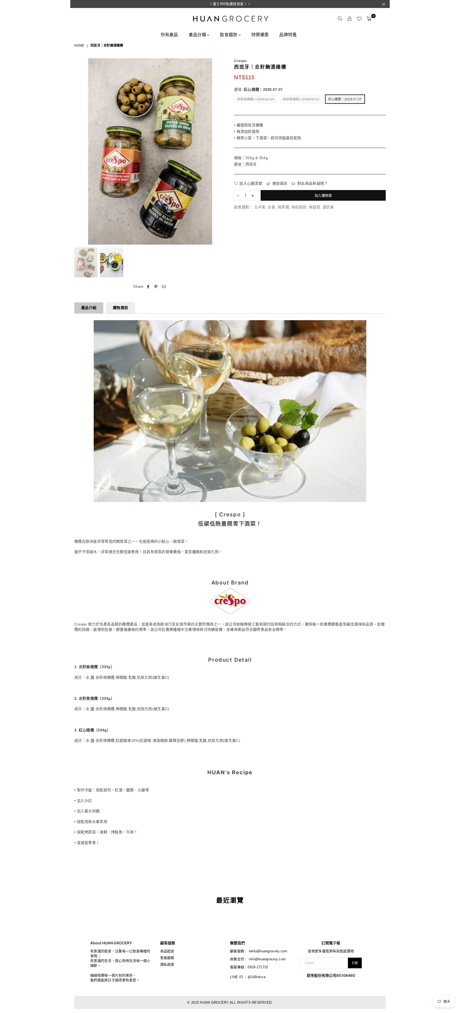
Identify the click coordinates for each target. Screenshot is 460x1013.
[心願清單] (359, 19)
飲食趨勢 (229, 34)
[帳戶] (349, 19)
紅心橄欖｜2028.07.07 (345, 99)
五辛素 (260, 207)
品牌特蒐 (288, 34)
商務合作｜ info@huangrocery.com (258, 959)
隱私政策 (167, 964)
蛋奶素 (328, 207)
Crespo (240, 61)
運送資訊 (279, 183)
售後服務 (167, 958)
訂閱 (355, 963)
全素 (272, 207)
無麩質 (314, 207)
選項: (258, 89)
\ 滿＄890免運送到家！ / (230, 4)
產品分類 (198, 34)
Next (221, 151)
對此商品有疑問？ (312, 183)
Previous (79, 151)
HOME (79, 45)
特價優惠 (260, 34)
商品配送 (167, 951)
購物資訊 (120, 308)
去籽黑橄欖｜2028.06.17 (301, 99)
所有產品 (169, 34)
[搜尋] (340, 19)
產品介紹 (88, 308)
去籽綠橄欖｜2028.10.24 (255, 99)
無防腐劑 (299, 207)
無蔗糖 (283, 207)
